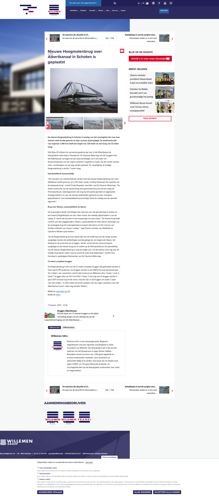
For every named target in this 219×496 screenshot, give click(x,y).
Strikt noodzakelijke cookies (48, 468)
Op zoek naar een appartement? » (83, 3)
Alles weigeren (142, 492)
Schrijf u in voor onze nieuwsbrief (149, 58)
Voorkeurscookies (44, 473)
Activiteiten (73, 10)
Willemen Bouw (68, 327)
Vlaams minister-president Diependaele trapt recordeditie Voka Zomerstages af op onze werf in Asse (141, 83)
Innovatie (92, 10)
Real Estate (164, 10)
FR (143, 3)
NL (139, 3)
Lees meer (89, 462)
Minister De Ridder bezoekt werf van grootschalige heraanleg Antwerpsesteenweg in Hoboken (141, 97)
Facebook (159, 3)
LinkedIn (153, 3)
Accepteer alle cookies (167, 492)
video (58, 295)
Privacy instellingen (109, 457)
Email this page (122, 51)
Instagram (171, 3)
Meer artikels (150, 118)
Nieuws (100, 10)
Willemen (54, 10)
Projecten (83, 10)
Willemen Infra (55, 327)
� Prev (46, 123)
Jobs (107, 10)
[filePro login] (148, 4)
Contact (123, 10)
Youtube (165, 3)
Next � (125, 123)
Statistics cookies (44, 479)
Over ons (115, 10)
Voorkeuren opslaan (50, 492)
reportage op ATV (63, 291)
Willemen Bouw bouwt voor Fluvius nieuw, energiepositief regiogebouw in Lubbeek (141, 111)
